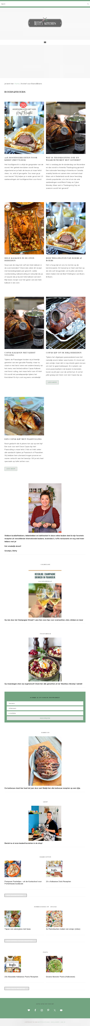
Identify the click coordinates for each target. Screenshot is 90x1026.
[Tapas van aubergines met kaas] (12, 926)
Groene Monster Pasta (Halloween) (60, 977)
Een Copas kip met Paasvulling (23, 439)
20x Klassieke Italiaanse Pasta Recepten (21, 977)
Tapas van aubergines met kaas (17, 929)
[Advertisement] (45, 61)
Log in (63, 1022)
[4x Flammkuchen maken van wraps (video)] (54, 926)
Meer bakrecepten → (15, 895)
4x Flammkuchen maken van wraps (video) (63, 929)
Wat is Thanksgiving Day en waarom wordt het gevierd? (63, 158)
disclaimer (55, 1022)
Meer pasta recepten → (16, 988)
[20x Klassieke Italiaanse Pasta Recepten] (24, 964)
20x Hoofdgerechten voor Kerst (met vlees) (20, 158)
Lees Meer (52, 382)
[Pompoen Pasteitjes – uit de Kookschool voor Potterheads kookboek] (24, 869)
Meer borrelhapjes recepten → (20, 940)
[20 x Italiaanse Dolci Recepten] (66, 869)
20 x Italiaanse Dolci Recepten (58, 881)
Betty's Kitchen (45, 22)
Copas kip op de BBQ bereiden (64, 352)
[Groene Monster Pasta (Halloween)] (66, 964)
